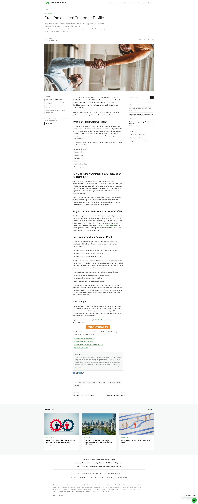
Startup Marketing (102, 382)
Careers (121, 463)
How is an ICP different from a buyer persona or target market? (57, 103)
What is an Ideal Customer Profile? (54, 99)
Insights (130, 2)
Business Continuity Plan (113, 466)
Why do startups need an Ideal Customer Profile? (55, 107)
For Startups (48, 13)
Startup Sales (112, 382)
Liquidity (123, 2)
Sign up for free (49, 123)
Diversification (133, 138)
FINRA (78, 466)
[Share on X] (148, 39)
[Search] (152, 97)
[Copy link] (152, 39)
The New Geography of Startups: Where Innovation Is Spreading (141, 122)
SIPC (83, 466)
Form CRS (102, 466)
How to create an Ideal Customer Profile (55, 110)
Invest (107, 2)
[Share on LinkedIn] (144, 39)
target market (77, 385)
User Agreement (126, 487)
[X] (76, 373)
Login (144, 2)
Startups (119, 382)
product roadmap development (107, 225)
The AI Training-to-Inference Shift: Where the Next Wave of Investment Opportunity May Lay (140, 107)
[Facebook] (74, 373)
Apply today (99, 320)
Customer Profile (92, 382)
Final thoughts (49, 113)
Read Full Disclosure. (59, 495)
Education (137, 2)
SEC (87, 466)
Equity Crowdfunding (134, 141)
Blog (47, 9)
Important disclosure (81, 354)
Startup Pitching (145, 141)
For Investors (133, 134)
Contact (92, 459)
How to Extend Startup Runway (83, 341)
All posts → (151, 409)
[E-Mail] (82, 373)
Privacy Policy (94, 466)
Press (113, 459)
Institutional (103, 463)
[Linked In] (79, 373)
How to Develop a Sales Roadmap (84, 338)
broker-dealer (93, 477)
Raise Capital (114, 2)
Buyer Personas (82, 382)
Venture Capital (142, 134)
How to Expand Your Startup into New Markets (88, 344)
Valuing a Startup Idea (81, 347)
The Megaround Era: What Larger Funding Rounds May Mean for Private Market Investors (141, 115)
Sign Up (150, 2)
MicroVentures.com (58, 485)
